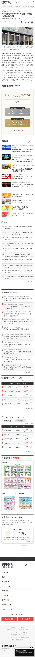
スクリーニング (7, 586)
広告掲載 (9, 630)
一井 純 (3, 23)
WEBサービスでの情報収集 (20, 630)
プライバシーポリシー (14, 632)
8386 (28, 53)
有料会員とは (18, 130)
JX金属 (9, 430)
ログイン (17, 102)
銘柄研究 (5, 581)
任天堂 (9, 387)
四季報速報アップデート (21, 6)
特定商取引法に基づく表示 (17, 635)
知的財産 (24, 632)
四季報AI (5, 600)
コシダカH (10, 395)
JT (8, 399)
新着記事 (9, 6)
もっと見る (28, 142)
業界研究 (5, 591)
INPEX (9, 404)
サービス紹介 (20, 627)
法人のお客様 (26, 619)
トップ (3, 6)
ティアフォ (10, 391)
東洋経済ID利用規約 (17, 640)
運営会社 (13, 627)
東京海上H (10, 439)
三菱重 (9, 447)
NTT (8, 443)
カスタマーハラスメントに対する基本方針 (17, 637)
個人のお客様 (9, 619)
